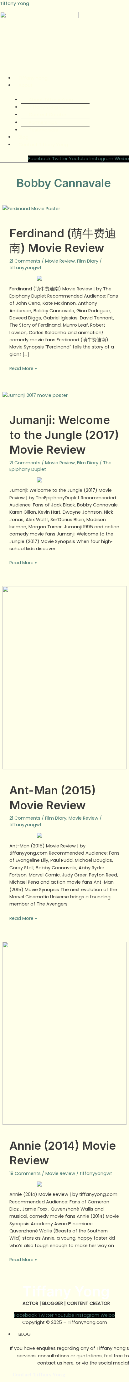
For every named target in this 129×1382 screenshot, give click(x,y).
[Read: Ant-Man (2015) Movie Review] (64, 677)
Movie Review (60, 261)
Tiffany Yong (14, 3)
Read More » (23, 368)
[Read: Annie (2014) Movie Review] (64, 1033)
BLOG (24, 1334)
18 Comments (25, 1173)
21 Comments (24, 261)
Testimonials (43, 130)
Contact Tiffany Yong (43, 144)
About (25, 85)
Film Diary (87, 261)
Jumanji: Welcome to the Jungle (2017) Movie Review (64, 435)
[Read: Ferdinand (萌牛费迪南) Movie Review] (31, 208)
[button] (64, 71)
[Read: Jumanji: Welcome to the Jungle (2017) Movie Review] (35, 395)
